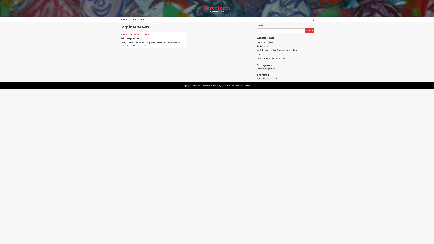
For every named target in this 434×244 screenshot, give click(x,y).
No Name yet (262, 46)
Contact (133, 19)
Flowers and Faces (265, 42)
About (143, 19)
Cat (258, 54)
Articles (124, 34)
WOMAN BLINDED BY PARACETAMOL (272, 58)
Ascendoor (225, 86)
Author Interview (136, 34)
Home (124, 19)
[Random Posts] (309, 19)
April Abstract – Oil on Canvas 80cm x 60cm (277, 50)
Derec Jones (217, 7)
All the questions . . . (133, 38)
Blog (147, 34)
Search (260, 25)
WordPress (246, 86)
